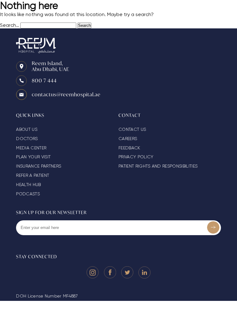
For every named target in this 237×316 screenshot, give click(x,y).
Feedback (129, 147)
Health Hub (28, 184)
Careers (127, 138)
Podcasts (28, 193)
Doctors (27, 138)
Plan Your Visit (33, 156)
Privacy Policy (135, 156)
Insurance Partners (38, 166)
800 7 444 (44, 80)
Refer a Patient (32, 175)
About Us (26, 129)
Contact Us (132, 129)
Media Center (31, 147)
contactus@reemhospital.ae (66, 94)
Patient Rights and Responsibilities (158, 166)
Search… (9, 25)
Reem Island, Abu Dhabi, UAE (50, 66)
